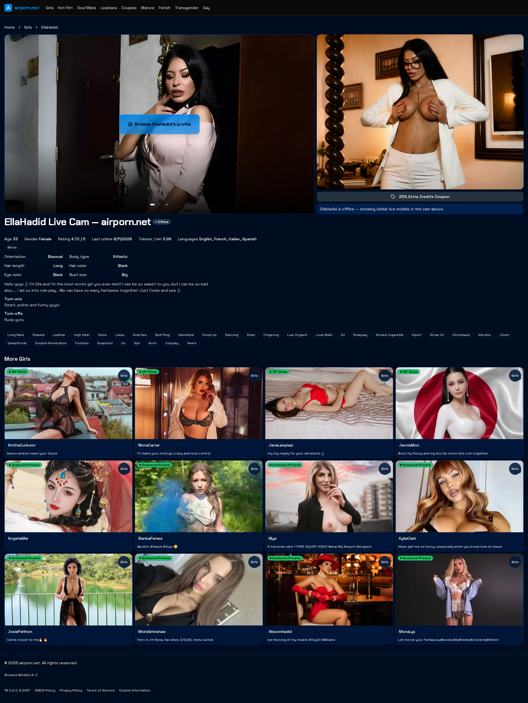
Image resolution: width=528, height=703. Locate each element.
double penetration (51, 343)
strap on (437, 335)
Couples (129, 7)
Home (9, 27)
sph (137, 343)
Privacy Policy (71, 690)
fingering (271, 335)
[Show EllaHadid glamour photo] (167, 205)
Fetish (164, 7)
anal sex (140, 335)
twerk (192, 343)
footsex (82, 343)
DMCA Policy (45, 690)
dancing (231, 335)
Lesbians (109, 7)
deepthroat (17, 343)
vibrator (484, 335)
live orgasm (297, 335)
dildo (251, 335)
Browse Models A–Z (21, 675)
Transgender (187, 7)
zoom (504, 335)
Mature (148, 7)
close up (209, 335)
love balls (324, 335)
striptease (461, 335)
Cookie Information (134, 690)
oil (343, 335)
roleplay (360, 335)
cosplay (171, 343)
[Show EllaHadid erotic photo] (152, 205)
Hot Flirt (65, 7)
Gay (206, 7)
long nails (15, 335)
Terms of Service (101, 690)
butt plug (162, 335)
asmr (152, 343)
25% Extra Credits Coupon (428, 198)
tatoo (102, 335)
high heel (81, 335)
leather (59, 335)
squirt (417, 335)
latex (120, 335)
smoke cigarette (389, 335)
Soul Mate (86, 7)
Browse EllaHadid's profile (167, 125)
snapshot (105, 343)
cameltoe (186, 335)
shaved (38, 335)
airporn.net (23, 7)
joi (123, 343)
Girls (50, 7)
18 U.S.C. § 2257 (17, 690)
